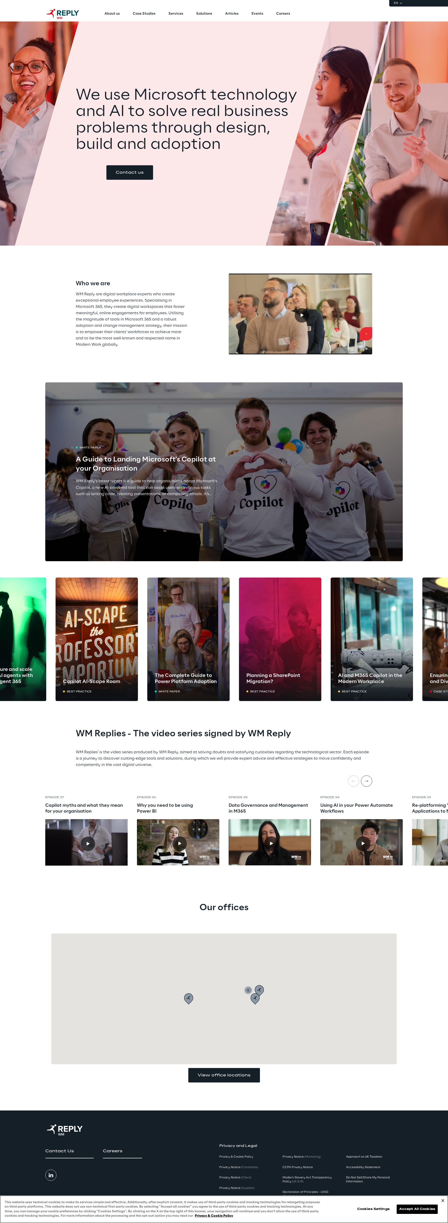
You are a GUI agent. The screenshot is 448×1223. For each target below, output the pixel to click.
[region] (224, 1209)
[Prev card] (60, 639)
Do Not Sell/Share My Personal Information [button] (368, 1179)
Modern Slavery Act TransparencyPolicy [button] (307, 1179)
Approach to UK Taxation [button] (364, 1156)
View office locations (224, 1075)
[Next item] (366, 781)
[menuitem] (112, 14)
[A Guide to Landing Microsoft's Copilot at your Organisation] (224, 471)
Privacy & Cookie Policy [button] (236, 1156)
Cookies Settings (373, 1209)
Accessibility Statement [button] (363, 1167)
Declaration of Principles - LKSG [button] (305, 1194)
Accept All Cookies (417, 1209)
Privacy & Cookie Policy (214, 1216)
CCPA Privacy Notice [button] (298, 1167)
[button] (129, 172)
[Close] (443, 1200)
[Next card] (387, 639)
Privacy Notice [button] (238, 1167)
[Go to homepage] (67, 14)
